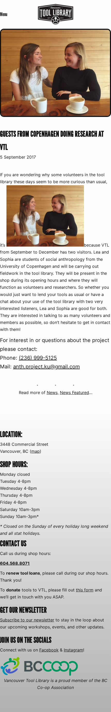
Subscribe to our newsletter (27, 619)
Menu (3, 14)
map (35, 451)
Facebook (49, 649)
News (52, 392)
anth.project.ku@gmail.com (46, 367)
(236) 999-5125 (38, 358)
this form (84, 589)
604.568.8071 (15, 563)
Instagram (73, 649)
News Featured (74, 392)
